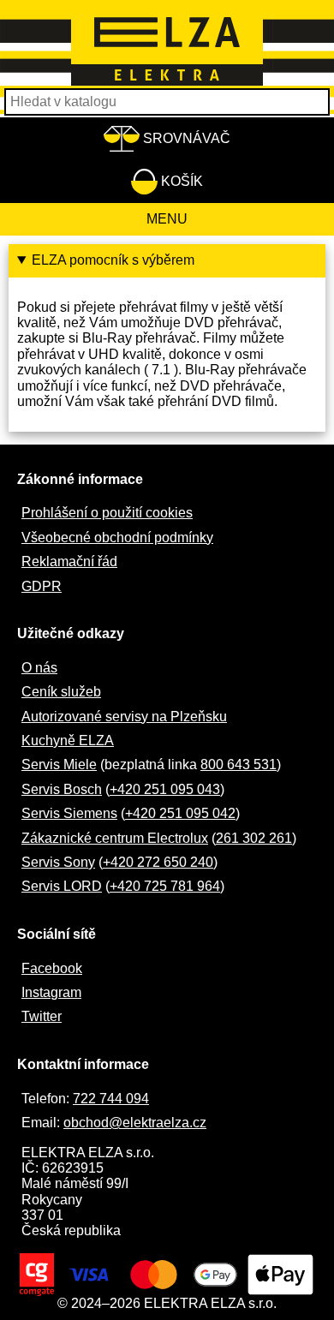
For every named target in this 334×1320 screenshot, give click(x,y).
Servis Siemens (69, 813)
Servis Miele (59, 764)
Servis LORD (61, 886)
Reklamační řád (69, 561)
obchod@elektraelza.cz (134, 1122)
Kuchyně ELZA (67, 740)
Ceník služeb (61, 691)
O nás (39, 667)
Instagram (51, 992)
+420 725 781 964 (165, 886)
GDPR (41, 586)
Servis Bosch (61, 789)
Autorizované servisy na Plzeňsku (124, 716)
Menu (167, 219)
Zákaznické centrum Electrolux (114, 838)
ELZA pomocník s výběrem (113, 260)
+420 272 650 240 (158, 862)
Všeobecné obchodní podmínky (117, 537)
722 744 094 (111, 1098)
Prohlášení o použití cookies (107, 512)
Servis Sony (58, 862)
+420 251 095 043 (165, 789)
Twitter (41, 1016)
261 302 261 (254, 838)
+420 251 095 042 (180, 813)
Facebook (51, 968)
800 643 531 (238, 764)
